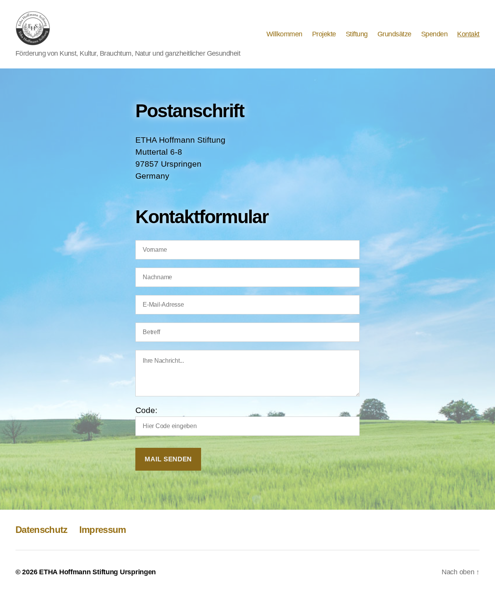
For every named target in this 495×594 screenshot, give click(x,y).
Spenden (434, 34)
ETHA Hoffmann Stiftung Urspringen (97, 572)
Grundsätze (394, 34)
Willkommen (284, 34)
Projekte (324, 34)
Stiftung (357, 34)
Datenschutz (41, 529)
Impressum (102, 529)
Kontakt (468, 34)
